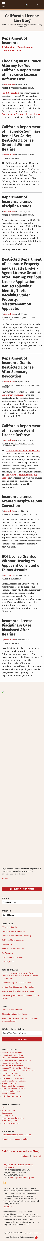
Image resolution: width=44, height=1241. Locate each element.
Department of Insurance (14, 395)
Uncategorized (8, 446)
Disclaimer (25, 1156)
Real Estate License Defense (13, 1076)
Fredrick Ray (9, 84)
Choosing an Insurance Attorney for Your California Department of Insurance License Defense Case (21, 70)
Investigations (7, 1116)
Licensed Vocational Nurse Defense (16, 1068)
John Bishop (9, 575)
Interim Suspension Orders (13, 1118)
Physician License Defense (13, 1055)
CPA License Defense (10, 1073)
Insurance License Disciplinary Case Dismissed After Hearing (17, 627)
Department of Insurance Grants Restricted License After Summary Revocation (18, 367)
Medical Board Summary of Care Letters (18, 987)
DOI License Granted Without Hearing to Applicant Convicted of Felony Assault (21, 563)
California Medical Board (12, 1010)
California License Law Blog (22, 18)
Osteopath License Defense (13, 1058)
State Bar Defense (9, 1083)
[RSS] (5, 1182)
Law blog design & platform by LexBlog (20, 1237)
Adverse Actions (8, 1110)
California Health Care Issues (13, 931)
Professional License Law (22, 88)
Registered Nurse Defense (12, 1065)
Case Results (16, 158)
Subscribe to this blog (14, 1029)
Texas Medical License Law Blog (15, 1139)
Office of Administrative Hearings (15, 1014)
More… (5, 878)
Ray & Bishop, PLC (10, 93)
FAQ (3, 1108)
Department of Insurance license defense (21, 114)
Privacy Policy (36, 1156)
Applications (7, 1113)
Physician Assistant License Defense (16, 1060)
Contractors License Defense (14, 1081)
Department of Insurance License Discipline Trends (17, 201)
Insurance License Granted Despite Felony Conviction (22, 501)
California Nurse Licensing (23, 385)
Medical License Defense (12, 1053)
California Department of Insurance (23, 450)
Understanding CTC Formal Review (16, 983)
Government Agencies (11, 1123)
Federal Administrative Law (13, 949)
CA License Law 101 (9, 927)
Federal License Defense (12, 1096)
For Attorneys (7, 953)
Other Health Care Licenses (13, 1086)
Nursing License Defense (12, 1063)
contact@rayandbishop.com (22, 1177)
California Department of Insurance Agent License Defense (21, 430)
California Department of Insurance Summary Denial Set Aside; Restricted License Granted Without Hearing (21, 138)
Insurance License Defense (13, 1078)
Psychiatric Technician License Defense (18, 1071)
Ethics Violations (8, 1094)
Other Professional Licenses (13, 1089)
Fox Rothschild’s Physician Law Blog (16, 1135)
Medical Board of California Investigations (19, 991)
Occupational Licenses (11, 1091)
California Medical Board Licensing (16, 936)
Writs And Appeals (9, 1121)
